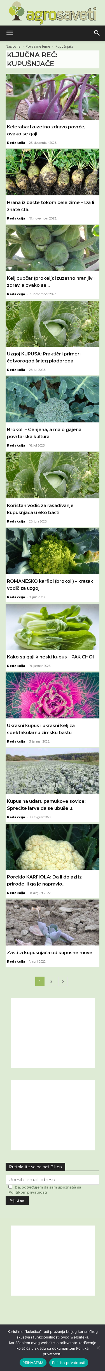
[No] (98, 1348)
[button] (9, 33)
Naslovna (13, 46)
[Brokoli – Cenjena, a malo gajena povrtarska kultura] (52, 399)
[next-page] (63, 981)
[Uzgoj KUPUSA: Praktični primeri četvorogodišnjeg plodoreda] (52, 324)
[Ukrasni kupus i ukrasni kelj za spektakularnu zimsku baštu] (52, 695)
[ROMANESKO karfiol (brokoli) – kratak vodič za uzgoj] (52, 551)
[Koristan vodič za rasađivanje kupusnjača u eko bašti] (52, 475)
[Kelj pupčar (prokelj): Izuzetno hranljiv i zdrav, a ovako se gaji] (52, 248)
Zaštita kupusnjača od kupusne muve (49, 952)
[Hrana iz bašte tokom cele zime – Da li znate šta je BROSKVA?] (52, 172)
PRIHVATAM (32, 1362)
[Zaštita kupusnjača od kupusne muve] (52, 922)
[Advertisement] (53, 1033)
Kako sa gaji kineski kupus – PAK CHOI (50, 657)
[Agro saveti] (52, 13)
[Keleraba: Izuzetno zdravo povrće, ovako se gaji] (52, 97)
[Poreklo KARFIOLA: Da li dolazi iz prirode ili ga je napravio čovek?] (52, 847)
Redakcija (16, 143)
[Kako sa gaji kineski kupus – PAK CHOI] (52, 627)
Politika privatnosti (68, 1362)
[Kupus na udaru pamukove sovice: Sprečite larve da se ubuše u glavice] (52, 771)
